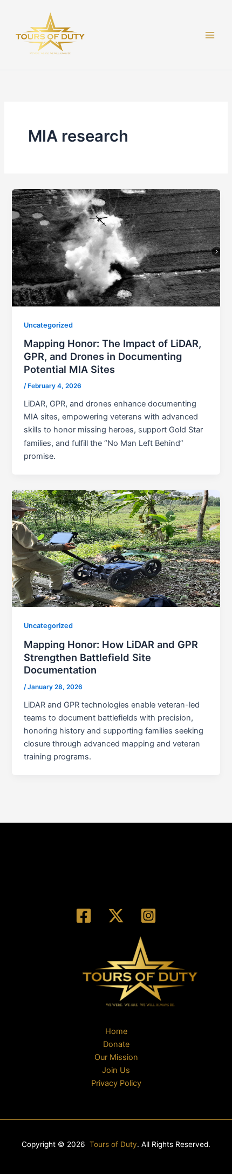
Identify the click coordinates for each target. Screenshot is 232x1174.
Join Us (116, 1070)
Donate (116, 1044)
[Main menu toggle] (210, 35)
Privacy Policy (116, 1083)
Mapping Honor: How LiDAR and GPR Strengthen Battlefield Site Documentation (111, 657)
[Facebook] (84, 916)
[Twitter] (116, 916)
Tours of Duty (113, 1144)
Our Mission (116, 1057)
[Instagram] (148, 916)
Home (116, 1031)
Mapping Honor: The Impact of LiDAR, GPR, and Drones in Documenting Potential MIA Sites (112, 356)
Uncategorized (48, 325)
